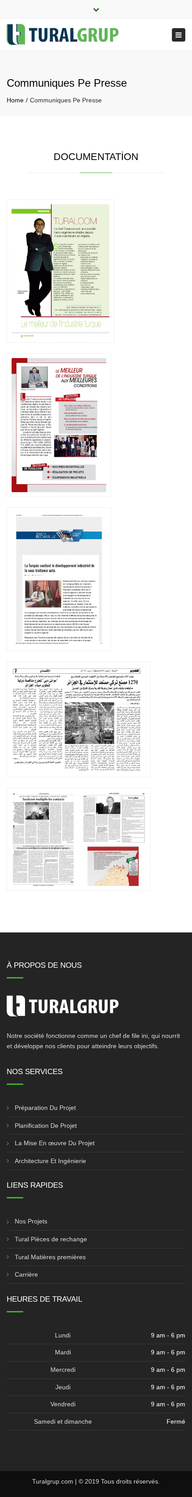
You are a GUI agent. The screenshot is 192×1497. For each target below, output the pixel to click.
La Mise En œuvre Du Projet (55, 1143)
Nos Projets (31, 1221)
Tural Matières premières (50, 1257)
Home (15, 100)
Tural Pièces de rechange (51, 1239)
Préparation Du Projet (45, 1107)
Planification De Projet (46, 1125)
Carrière (26, 1274)
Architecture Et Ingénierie (50, 1160)
